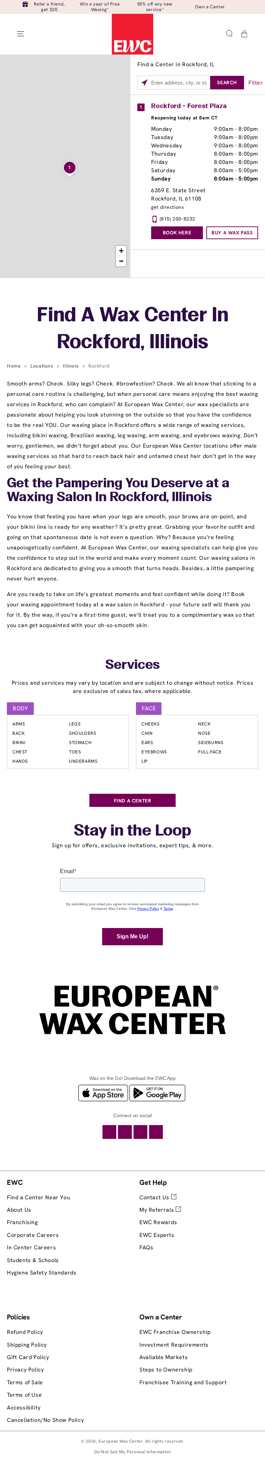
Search (227, 82)
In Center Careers (31, 1247)
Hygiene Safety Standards (41, 1272)
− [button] (121, 261)
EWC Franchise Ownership (175, 1332)
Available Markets (163, 1357)
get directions (167, 207)
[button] (229, 33)
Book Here (177, 233)
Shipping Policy (27, 1344)
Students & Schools (33, 1260)
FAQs (146, 1247)
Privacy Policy (25, 1369)
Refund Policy (25, 1332)
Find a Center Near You (38, 1197)
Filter (255, 82)
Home (14, 366)
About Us (19, 1209)
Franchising (22, 1222)
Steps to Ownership (166, 1369)
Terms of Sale (25, 1382)
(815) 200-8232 (177, 219)
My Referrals (157, 1209)
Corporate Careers (33, 1235)
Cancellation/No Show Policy (45, 1420)
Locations (42, 366)
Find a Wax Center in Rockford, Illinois (132, 329)
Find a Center (132, 801)
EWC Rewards (158, 1222)
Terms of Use (24, 1394)
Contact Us (155, 1197)
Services (132, 665)
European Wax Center (121, 1441)
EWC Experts (157, 1235)
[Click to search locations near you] (144, 82)
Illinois (71, 366)
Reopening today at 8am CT (184, 118)
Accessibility (24, 1407)
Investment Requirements (174, 1344)
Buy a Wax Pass (232, 233)
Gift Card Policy (28, 1357)
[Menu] (20, 33)
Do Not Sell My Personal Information (132, 1452)
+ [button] (121, 250)
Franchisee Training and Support (183, 1382)
